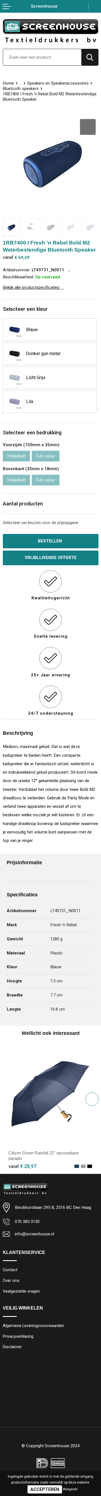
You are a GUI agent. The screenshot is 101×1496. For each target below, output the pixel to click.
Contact (10, 1269)
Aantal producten (23, 504)
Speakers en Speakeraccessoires (58, 83)
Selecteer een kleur (25, 309)
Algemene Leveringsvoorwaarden (33, 1325)
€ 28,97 (22, 1166)
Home (8, 83)
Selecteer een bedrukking (32, 432)
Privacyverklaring (18, 1336)
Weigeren (70, 1489)
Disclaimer (12, 1346)
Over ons (11, 1280)
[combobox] (42, 57)
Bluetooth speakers (21, 88)
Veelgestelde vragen (21, 1291)
